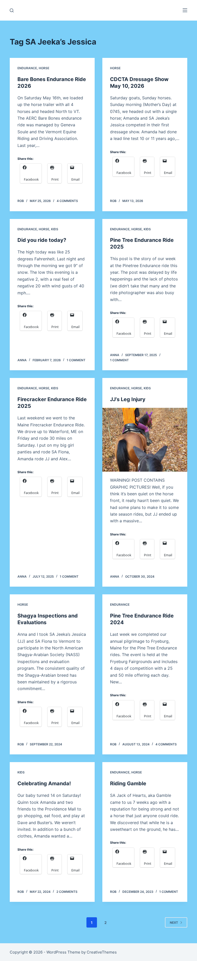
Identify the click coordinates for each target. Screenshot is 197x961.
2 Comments (66, 892)
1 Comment (76, 360)
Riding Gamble (128, 783)
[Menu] (185, 10)
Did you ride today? (41, 240)
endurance (27, 68)
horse (44, 68)
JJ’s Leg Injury (127, 399)
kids (54, 229)
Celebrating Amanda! (44, 783)
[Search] (12, 10)
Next (174, 922)
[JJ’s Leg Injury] (144, 440)
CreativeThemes (102, 952)
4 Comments (67, 201)
